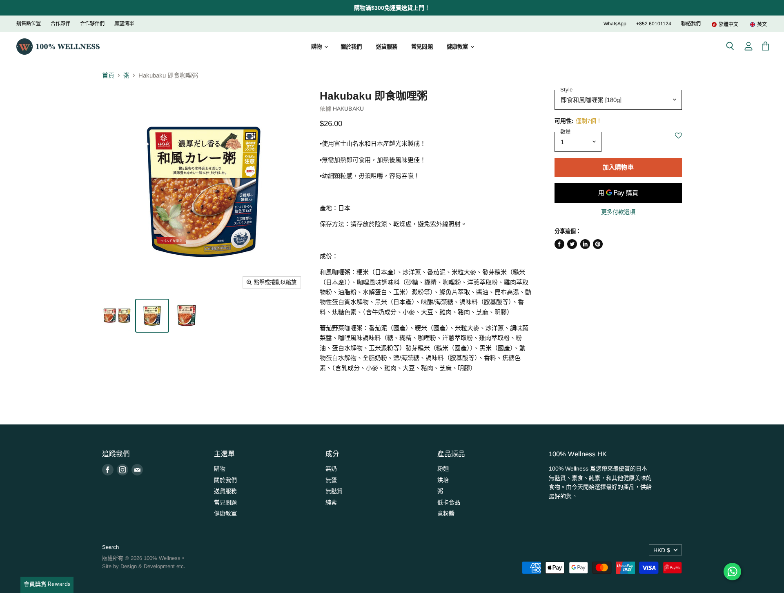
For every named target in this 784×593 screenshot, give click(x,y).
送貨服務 (387, 47)
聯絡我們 (691, 24)
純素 (331, 502)
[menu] (734, 24)
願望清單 (124, 24)
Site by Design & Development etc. (143, 566)
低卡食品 (448, 502)
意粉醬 (445, 513)
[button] (678, 140)
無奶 (331, 468)
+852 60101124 (653, 24)
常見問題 (422, 47)
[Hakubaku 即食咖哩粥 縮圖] (117, 316)
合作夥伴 (60, 24)
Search (110, 547)
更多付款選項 (618, 212)
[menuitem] (724, 24)
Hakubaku (348, 108)
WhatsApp (615, 24)
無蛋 (331, 480)
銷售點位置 (28, 24)
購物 (317, 47)
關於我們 (351, 47)
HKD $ (661, 550)
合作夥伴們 (92, 24)
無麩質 (334, 491)
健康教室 (458, 47)
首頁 (108, 75)
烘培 (443, 480)
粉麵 (443, 468)
